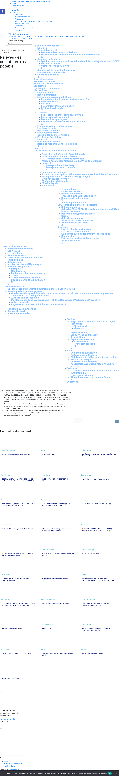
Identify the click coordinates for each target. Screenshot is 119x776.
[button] (78, 420)
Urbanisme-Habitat (14, 286)
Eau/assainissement (48, 132)
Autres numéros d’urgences (26, 277)
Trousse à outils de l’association (78, 196)
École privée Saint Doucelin (61, 167)
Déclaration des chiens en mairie (25, 257)
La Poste (42, 139)
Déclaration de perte (52, 108)
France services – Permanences (54, 126)
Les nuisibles (14, 253)
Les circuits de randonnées (76, 229)
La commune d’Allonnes (47, 45)
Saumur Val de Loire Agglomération (56, 70)
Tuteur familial (78, 372)
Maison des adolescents (55, 181)
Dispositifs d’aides (17, 311)
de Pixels (14, 770)
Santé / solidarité (81, 36)
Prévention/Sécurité (15, 246)
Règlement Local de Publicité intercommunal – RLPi (39, 304)
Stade (64, 216)
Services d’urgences (18, 266)
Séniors (71, 319)
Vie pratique (19, 14)
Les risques (13, 251)
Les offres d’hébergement (75, 231)
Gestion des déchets (22, 17)
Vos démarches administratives (24, 291)
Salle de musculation (72, 218)
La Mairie (42, 48)
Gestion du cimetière (48, 130)
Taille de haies (15, 259)
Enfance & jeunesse (23, 36)
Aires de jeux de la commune (77, 220)
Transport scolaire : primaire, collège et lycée (66, 176)
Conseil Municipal (47, 50)
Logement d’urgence (82, 375)
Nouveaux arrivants (44, 81)
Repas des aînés (79, 332)
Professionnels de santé (84, 355)
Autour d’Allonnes (71, 240)
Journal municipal (18, 6)
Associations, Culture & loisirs (40, 36)
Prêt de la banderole (72, 193)
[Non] (117, 773)
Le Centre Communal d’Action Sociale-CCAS (95, 370)
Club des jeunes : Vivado (55, 178)
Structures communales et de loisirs (77, 204)
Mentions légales (10, 766)
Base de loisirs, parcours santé (78, 213)
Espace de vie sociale (82, 339)
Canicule (79, 328)
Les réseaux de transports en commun (62, 114)
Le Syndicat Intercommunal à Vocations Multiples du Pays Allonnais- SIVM (78, 61)
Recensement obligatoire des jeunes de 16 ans (66, 99)
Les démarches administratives (54, 97)
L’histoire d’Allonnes (48, 74)
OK (110, 773)
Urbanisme (19, 19)
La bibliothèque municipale (72, 202)
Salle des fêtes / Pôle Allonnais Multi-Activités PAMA (33, 21)
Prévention (76, 323)
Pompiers (16, 268)
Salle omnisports (70, 207)
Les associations (67, 189)
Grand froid (80, 326)
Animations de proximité (74, 222)
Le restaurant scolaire (54, 172)
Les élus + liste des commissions (59, 52)
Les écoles (47, 163)
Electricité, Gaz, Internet (50, 137)
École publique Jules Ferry (60, 165)
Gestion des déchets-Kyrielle (53, 135)
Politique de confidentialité (13, 764)
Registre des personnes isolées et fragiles (93, 321)
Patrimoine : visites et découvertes (80, 238)
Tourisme (18, 30)
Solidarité (72, 368)
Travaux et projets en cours (48, 83)
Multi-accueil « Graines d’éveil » (59, 156)
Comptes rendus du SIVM (55, 65)
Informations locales (48, 141)
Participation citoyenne (20, 248)
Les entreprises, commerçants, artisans (55, 150)
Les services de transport (55, 117)
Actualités (15, 10)
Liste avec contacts (72, 191)
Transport (42, 112)
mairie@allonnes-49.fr (7, 719)
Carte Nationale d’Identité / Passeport (21, 38)
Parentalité (48, 185)
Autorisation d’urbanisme (25, 297)
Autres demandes (20, 302)
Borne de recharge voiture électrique (57, 143)
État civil (46, 103)
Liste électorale (49, 101)
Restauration (68, 236)
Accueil (6, 46)
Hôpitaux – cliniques (82, 359)
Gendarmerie (18, 271)
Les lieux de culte (46, 128)
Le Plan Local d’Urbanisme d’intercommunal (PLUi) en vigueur (41, 288)
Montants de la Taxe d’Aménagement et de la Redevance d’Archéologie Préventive (55, 300)
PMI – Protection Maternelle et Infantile (63, 158)
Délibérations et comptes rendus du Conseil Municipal (31, 1)
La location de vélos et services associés (63, 121)
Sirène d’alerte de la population (28, 280)
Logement (72, 381)
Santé (70, 350)
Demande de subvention (74, 198)
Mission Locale (50, 183)
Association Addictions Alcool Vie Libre (92, 364)
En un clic (15, 12)
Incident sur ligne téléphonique (24, 264)
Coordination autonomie (84, 361)
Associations (19, 26)
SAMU (14, 275)
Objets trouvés (45, 92)
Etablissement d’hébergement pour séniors (94, 357)
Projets (14, 3)
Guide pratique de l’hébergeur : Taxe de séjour (86, 233)
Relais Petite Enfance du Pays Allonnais (63, 154)
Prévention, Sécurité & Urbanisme (63, 36)
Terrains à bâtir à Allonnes (21, 309)
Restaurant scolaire (22, 23)
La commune (12, 36)
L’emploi (38, 148)
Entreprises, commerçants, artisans (27, 28)
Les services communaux (51, 72)
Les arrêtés (40, 85)
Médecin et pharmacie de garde (28, 273)
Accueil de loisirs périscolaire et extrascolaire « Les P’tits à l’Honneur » (80, 174)
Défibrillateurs (15, 262)
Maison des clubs (70, 211)
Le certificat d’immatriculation (57, 106)
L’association (81, 341)
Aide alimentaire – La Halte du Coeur (90, 377)
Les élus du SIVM (50, 63)
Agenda (14, 8)
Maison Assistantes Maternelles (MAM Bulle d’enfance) (72, 161)
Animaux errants (16, 255)
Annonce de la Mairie (48, 59)
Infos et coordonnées (18, 313)
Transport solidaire (84, 343)
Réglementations (46, 94)
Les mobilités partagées (54, 119)
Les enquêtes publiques (47, 88)
